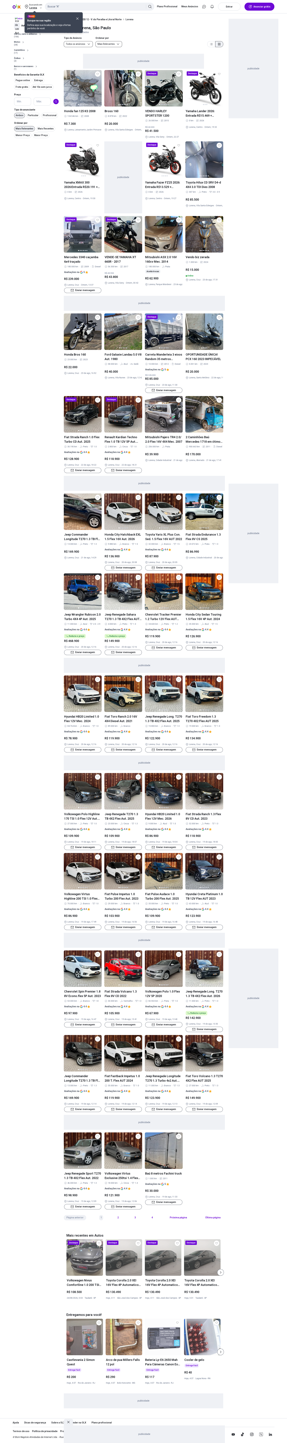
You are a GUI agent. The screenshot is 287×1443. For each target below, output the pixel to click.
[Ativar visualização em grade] (219, 44)
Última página (213, 1217)
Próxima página (178, 1217)
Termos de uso (21, 1431)
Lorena (129, 19)
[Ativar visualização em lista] (211, 44)
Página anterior (75, 1217)
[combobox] (99, 7)
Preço (17, 94)
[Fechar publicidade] (68, 1422)
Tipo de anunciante (24, 109)
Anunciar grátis (261, 6)
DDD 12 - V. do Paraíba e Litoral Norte (101, 19)
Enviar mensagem (85, 290)
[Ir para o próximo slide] (220, 1272)
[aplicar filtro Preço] (56, 101)
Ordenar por (21, 123)
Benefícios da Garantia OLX (29, 74)
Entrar (229, 6)
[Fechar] (77, 18)
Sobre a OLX (58, 1422)
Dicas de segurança (35, 1422)
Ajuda (16, 1422)
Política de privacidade (44, 1431)
